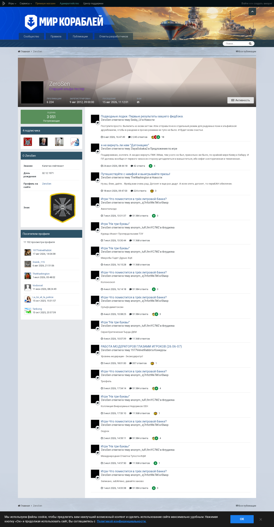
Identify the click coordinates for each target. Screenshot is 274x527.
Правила (56, 36)
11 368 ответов (141, 240)
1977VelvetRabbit (42, 250)
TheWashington (41, 273)
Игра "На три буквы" (115, 224)
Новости (149, 119)
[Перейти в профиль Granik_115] (28, 264)
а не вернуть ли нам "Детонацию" (125, 145)
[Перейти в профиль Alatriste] (28, 142)
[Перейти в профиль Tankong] (28, 311)
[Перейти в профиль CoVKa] (59, 142)
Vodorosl (38, 285)
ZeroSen (46, 183)
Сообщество (31, 36)
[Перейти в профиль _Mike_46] (75, 142)
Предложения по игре (163, 148)
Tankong (37, 308)
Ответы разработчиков (113, 36)
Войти (245, 3)
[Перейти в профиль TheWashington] (28, 276)
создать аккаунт (263, 3)
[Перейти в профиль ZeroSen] (95, 119)
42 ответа (139, 165)
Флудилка (168, 227)
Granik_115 (39, 262)
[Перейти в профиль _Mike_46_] (43, 142)
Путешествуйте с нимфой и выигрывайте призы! (135, 174)
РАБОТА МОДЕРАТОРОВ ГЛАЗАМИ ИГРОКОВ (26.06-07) (141, 346)
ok (242, 519)
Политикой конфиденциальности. (121, 521)
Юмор (165, 202)
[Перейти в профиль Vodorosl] (28, 287)
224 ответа (139, 190)
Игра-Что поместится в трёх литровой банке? (134, 199)
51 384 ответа (140, 215)
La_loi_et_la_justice (43, 297)
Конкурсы (160, 350)
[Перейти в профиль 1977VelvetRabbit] (28, 252)
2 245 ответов (139, 137)
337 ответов (139, 363)
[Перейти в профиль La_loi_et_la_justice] (28, 299)
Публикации (80, 36)
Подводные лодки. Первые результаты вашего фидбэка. (142, 116)
